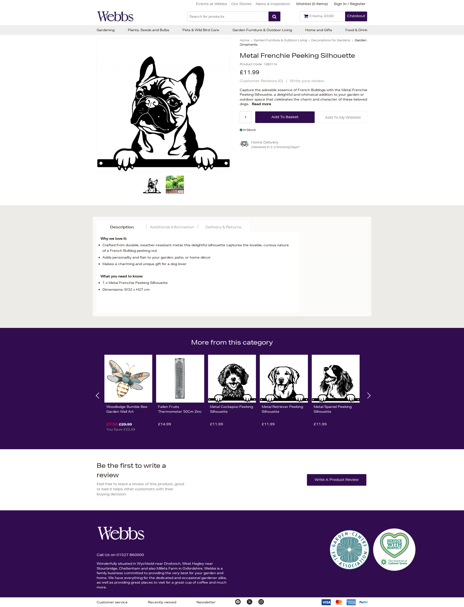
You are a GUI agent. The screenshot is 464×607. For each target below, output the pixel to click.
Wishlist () (312, 4)
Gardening (106, 30)
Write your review (307, 81)
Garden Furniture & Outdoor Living (262, 30)
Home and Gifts (318, 30)
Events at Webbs (211, 4)
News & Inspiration (273, 4)
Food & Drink (356, 30)
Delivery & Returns (223, 227)
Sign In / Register (349, 4)
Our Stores (241, 4)
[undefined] (163, 104)
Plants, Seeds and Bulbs (148, 30)
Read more (261, 104)
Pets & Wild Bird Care (200, 30)
